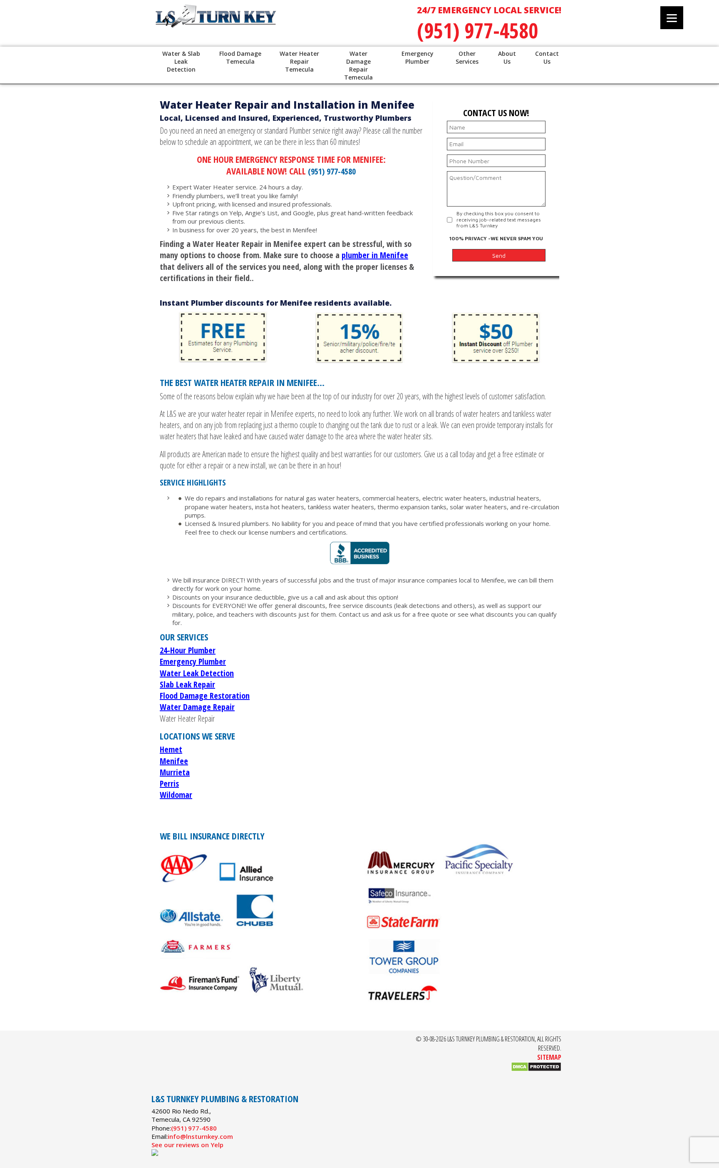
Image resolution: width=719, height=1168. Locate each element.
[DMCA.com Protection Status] (536, 1069)
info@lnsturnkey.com (200, 1136)
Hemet (171, 749)
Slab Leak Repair (187, 684)
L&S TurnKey (260, 25)
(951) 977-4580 (477, 30)
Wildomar (176, 794)
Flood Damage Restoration (205, 695)
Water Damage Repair (197, 706)
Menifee (174, 761)
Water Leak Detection (197, 673)
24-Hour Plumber (188, 650)
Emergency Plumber (193, 661)
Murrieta (175, 772)
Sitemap (549, 1057)
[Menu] (671, 17)
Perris (169, 783)
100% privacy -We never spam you (496, 238)
